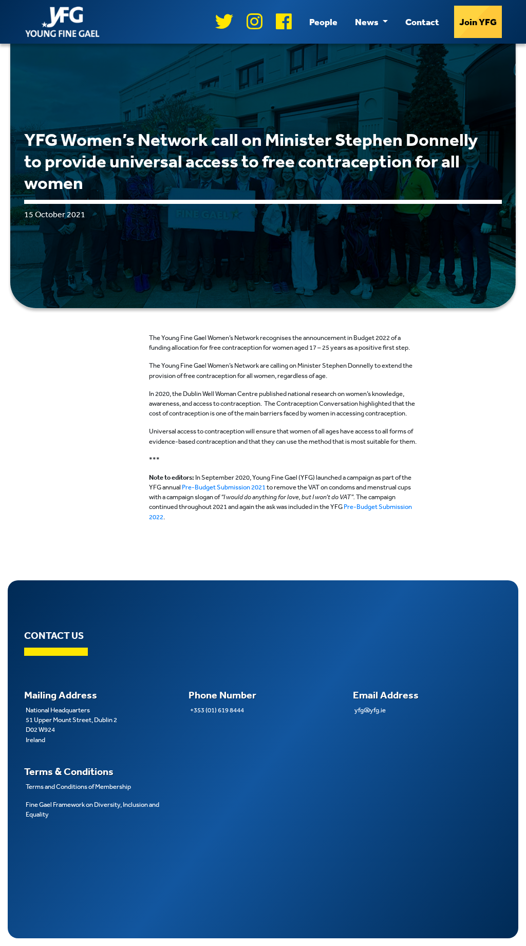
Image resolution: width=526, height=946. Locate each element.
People (323, 21)
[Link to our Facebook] (284, 21)
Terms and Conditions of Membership (78, 786)
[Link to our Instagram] (254, 21)
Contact (422, 21)
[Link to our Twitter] (224, 21)
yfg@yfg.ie (370, 710)
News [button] (367, 21)
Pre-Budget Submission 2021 (224, 487)
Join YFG (478, 21)
